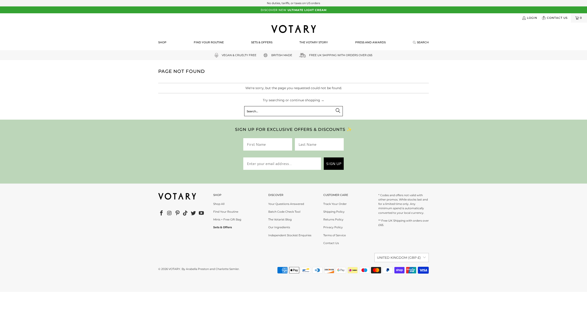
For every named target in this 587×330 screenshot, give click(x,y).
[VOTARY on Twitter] (193, 213)
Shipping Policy (334, 211)
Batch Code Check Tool (284, 211)
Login (532, 17)
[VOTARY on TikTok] (185, 213)
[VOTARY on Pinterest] (177, 213)
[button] (162, 42)
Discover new (294, 10)
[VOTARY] (293, 29)
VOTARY (174, 269)
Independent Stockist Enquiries (289, 235)
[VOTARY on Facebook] (161, 213)
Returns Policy (333, 219)
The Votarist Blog (280, 219)
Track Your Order (335, 204)
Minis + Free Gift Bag (227, 219)
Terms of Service (334, 235)
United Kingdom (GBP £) (399, 258)
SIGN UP (333, 163)
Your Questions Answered (286, 204)
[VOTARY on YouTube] (201, 213)
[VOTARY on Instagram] (169, 213)
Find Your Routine (225, 211)
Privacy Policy (333, 227)
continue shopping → (307, 100)
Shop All (218, 204)
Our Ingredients (279, 227)
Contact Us (331, 243)
